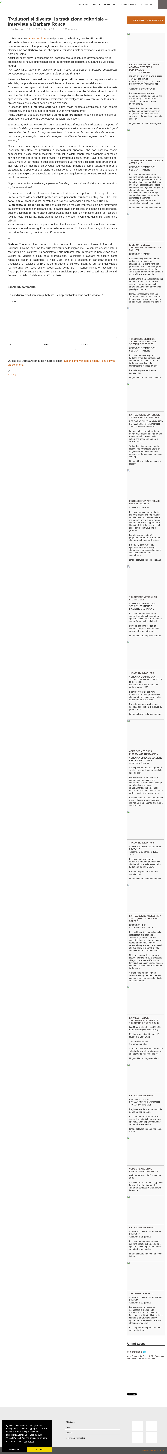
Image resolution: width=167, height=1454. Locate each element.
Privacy (12, 374)
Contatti (146, 4)
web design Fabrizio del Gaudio (152, 1450)
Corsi (95, 4)
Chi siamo (82, 4)
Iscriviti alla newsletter (148, 20)
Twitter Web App (148, 1358)
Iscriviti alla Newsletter (75, 1438)
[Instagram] (151, 1437)
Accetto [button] (39, 1449)
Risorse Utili (128, 4)
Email (46, 345)
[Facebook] (137, 1425)
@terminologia (134, 1352)
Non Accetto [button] (14, 1449)
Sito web (84, 345)
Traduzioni (110, 4)
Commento (12, 300)
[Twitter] (151, 1425)
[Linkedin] (137, 1437)
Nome (10, 345)
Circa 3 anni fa (133, 1356)
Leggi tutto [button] (29, 1441)
